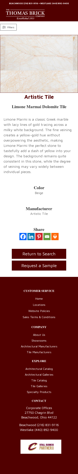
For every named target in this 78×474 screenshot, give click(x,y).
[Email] (47, 236)
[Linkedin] (31, 236)
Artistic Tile (39, 96)
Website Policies (39, 311)
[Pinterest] (39, 236)
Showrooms (39, 340)
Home (39, 298)
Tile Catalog (39, 380)
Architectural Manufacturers (39, 346)
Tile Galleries (39, 386)
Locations (39, 304)
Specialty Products (39, 392)
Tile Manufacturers (39, 352)
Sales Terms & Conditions (39, 317)
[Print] (55, 236)
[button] (39, 266)
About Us (39, 334)
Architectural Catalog (39, 368)
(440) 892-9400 (60, 3)
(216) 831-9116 (30, 3)
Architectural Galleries (39, 374)
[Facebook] (23, 236)
